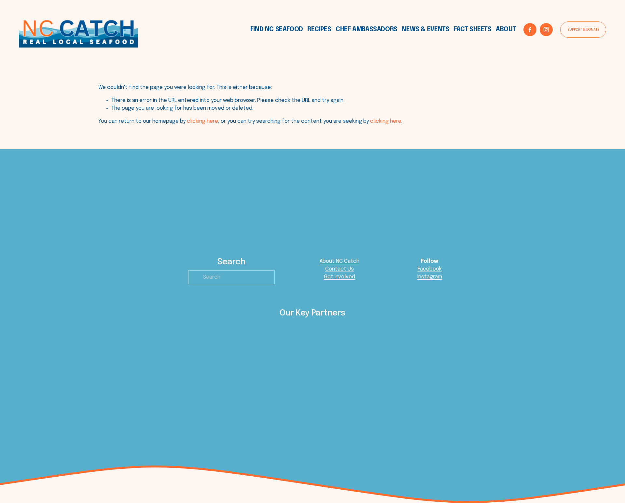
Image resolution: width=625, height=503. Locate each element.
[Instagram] (546, 29)
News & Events (425, 29)
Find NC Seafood (276, 29)
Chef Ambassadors (366, 29)
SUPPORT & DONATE (583, 29)
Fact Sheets (473, 29)
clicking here (202, 121)
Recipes (319, 29)
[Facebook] (529, 29)
